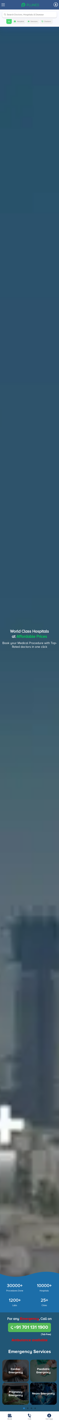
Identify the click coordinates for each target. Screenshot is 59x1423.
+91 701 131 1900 (31, 1327)
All (9, 21)
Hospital (20, 21)
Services (34, 21)
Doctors (47, 21)
